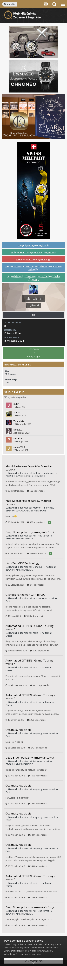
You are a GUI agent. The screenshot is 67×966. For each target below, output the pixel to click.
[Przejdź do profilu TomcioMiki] (9, 422)
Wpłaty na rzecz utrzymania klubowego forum (33, 252)
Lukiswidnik (11, 473)
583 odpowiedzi (37, 490)
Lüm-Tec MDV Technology (22, 563)
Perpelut (17, 438)
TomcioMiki (18, 421)
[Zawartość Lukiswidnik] (33, 315)
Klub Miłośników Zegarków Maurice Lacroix (29, 467)
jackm (16, 403)
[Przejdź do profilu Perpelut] (9, 440)
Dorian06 (37, 566)
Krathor (37, 473)
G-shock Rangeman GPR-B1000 (25, 594)
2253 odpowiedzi (40, 650)
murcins (37, 598)
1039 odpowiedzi (34, 616)
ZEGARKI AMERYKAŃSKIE (19, 538)
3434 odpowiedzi (38, 747)
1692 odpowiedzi (37, 553)
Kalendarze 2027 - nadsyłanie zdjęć (33, 259)
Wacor (16, 412)
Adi (34, 535)
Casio (8, 601)
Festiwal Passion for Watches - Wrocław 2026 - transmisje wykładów (34, 268)
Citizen (9, 635)
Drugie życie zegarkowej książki (33, 245)
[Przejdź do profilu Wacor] (9, 414)
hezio (35, 632)
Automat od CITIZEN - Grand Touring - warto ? (30, 627)
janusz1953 (19, 446)
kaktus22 (17, 429)
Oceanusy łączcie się (19, 730)
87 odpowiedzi (36, 584)
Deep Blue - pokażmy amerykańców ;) (30, 532)
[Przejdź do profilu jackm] (9, 405)
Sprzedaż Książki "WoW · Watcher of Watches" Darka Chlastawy (33, 278)
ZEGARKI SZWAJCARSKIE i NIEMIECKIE (26, 475)
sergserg (37, 733)
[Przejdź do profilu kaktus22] (9, 431)
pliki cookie (44, 944)
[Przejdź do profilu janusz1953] (9, 448)
